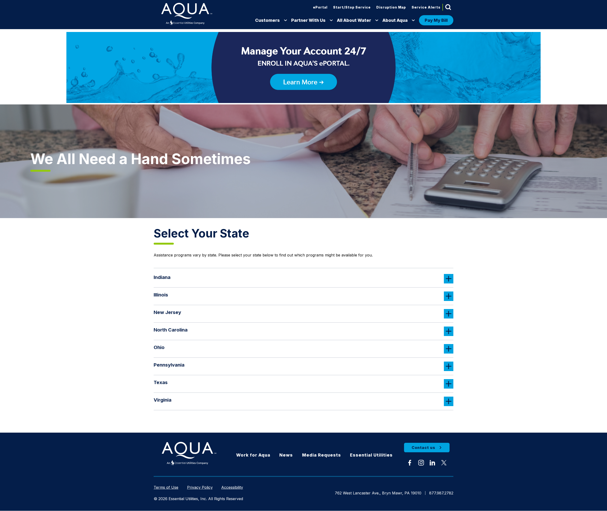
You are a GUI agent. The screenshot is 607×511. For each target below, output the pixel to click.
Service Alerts (426, 7)
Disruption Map (391, 7)
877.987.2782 (441, 493)
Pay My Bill (436, 20)
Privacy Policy (200, 487)
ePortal (320, 7)
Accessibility (232, 487)
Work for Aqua (253, 455)
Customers (267, 20)
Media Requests (321, 455)
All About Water (354, 20)
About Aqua (395, 20)
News (286, 455)
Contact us (423, 447)
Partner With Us (308, 20)
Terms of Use (166, 487)
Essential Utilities (371, 455)
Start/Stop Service (352, 7)
